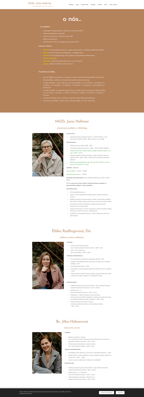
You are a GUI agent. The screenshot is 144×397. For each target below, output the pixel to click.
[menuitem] (71, 4)
